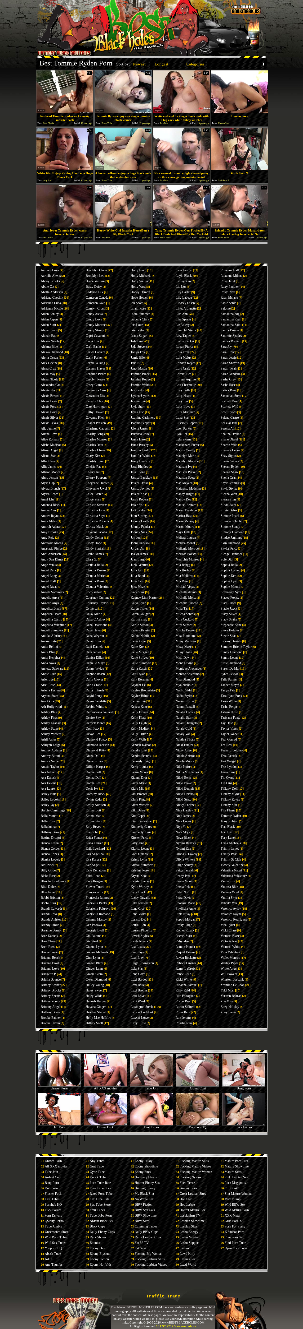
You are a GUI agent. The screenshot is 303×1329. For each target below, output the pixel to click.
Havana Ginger (96, 1007)
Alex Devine (49, 363)
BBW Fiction (143, 1204)
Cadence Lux (94, 292)
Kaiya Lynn (138, 603)
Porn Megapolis (235, 1183)
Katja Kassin (139, 668)
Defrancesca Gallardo (100, 712)
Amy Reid (47, 537)
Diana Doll (93, 756)
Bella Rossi (48, 821)
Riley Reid (183, 990)
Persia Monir (184, 881)
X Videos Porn (234, 1232)
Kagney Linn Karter (144, 597)
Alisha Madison (51, 445)
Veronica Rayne (231, 914)
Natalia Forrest (186, 712)
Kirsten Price (139, 837)
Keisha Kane (139, 706)
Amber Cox (48, 510)
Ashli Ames (48, 739)
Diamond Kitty (96, 750)
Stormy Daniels (231, 641)
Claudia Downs (96, 570)
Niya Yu (181, 827)
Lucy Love (183, 406)
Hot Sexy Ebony (146, 1177)
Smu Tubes (97, 1210)
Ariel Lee (47, 679)
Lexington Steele (142, 1007)
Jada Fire (137, 341)
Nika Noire (183, 767)
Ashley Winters (51, 734)
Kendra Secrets (141, 756)
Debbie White (95, 706)
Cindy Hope (94, 543)
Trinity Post (229, 854)
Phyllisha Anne (186, 908)
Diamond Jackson (97, 745)
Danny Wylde (95, 668)
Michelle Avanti (186, 592)
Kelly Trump (139, 734)
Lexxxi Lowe (140, 1017)
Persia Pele (183, 887)
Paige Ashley (184, 865)
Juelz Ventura (139, 565)
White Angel (229, 968)
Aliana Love (49, 434)
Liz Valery (183, 325)
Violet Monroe (230, 957)
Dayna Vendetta (96, 701)
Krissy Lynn (139, 859)
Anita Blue (48, 652)
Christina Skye (95, 516)
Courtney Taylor (97, 603)
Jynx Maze (138, 586)
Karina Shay (139, 619)
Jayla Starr (138, 406)
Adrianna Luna (51, 303)
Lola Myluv (184, 357)
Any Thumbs (53, 1264)
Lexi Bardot (139, 979)
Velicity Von (229, 903)
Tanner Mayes (230, 685)
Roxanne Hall (230, 270)
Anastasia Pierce (51, 548)
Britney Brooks (51, 990)
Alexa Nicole (49, 379)
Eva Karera (93, 859)
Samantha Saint (231, 325)
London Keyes (185, 363)
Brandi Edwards (51, 908)
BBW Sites (142, 1221)
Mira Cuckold (185, 619)
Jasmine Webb (140, 385)
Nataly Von (183, 734)
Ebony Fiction (99, 1259)
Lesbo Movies (189, 1237)
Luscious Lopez (186, 423)
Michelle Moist (186, 597)
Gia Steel (92, 941)
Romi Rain (183, 1012)
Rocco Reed (184, 1001)
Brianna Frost (50, 963)
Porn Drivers (53, 1215)
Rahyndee (182, 941)
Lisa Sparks (183, 319)
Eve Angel (93, 865)
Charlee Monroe (96, 439)
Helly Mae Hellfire (98, 1017)
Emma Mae (93, 816)
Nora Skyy (183, 832)
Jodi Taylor (138, 510)
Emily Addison (96, 805)
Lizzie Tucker (185, 341)
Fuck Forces (244, 1127)
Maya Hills (183, 532)
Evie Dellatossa (96, 870)
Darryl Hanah (95, 690)
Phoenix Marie (185, 903)
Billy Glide (48, 870)
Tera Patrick (229, 756)
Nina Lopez (183, 821)
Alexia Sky (48, 390)
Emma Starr (94, 821)
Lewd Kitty (187, 1253)
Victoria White (230, 947)
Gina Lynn (93, 957)
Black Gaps (97, 1226)
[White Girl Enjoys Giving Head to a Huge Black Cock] (64, 169)
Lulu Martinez (185, 412)
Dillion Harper (95, 767)
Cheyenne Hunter (97, 483)
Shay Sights (228, 456)
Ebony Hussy (143, 1161)
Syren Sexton (230, 674)
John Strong (139, 516)
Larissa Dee (138, 919)
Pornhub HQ (197, 1127)
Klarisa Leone (140, 848)
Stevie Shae (228, 636)
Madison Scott (185, 477)
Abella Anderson (52, 292)
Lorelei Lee (183, 374)
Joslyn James (139, 554)
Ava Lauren (48, 788)
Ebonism (96, 1243)
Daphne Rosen (95, 674)
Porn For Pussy (235, 1226)
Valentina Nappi (231, 870)
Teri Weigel (228, 761)
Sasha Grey (228, 379)
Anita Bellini (49, 646)
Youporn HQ (53, 1248)
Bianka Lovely (50, 859)
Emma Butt (93, 810)
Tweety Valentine (232, 865)
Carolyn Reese (95, 379)
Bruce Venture (95, 281)
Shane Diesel (229, 439)
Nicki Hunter (184, 745)
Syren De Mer (230, 668)
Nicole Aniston (186, 756)
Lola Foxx (183, 352)
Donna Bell (93, 772)
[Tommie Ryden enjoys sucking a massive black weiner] (123, 112)
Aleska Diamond (52, 352)
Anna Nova (48, 663)
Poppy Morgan (186, 919)
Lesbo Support (189, 1243)
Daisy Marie (94, 614)
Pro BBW (231, 1188)
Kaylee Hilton (140, 696)
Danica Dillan (95, 657)
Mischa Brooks (186, 630)
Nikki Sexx (183, 799)
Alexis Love (49, 412)
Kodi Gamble (140, 854)
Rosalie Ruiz (184, 1023)
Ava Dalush (48, 777)
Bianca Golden (50, 848)
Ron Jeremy (184, 1017)
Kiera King (138, 799)
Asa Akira (47, 701)
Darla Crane (94, 685)
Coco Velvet (94, 592)
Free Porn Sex (234, 1237)
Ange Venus (49, 565)
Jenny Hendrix (140, 461)
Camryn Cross (95, 308)
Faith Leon (93, 876)
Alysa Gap (48, 483)
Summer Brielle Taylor (236, 646)
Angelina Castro (51, 619)
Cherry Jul (93, 472)
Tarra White (229, 701)
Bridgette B (48, 974)
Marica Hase (184, 516)
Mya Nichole (184, 685)
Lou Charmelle (186, 385)
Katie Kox (137, 646)
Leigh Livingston (142, 963)
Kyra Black (138, 892)
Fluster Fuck (105, 1127)
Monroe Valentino (188, 674)
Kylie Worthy (140, 887)
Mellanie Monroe (187, 548)
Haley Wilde (94, 996)
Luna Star (182, 417)
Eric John (92, 832)
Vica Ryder (228, 925)
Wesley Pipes (229, 963)
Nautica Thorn (185, 739)
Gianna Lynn (94, 947)
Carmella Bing (95, 363)
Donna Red (93, 783)
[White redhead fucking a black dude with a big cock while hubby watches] (181, 112)
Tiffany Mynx (230, 794)
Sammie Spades (231, 336)
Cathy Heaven (95, 412)
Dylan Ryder (94, 799)
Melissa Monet (185, 543)
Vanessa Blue (229, 887)
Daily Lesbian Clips (148, 1237)
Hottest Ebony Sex (147, 1183)
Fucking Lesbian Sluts (150, 1259)
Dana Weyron (95, 636)
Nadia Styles (184, 696)
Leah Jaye (137, 952)
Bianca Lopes (50, 854)
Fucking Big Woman (148, 1253)
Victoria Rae (229, 941)
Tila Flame (228, 810)
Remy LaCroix (186, 968)
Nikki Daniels (185, 788)
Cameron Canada (97, 297)
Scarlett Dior (229, 401)
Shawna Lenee (230, 450)
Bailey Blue (48, 794)
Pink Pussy (183, 914)
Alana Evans (49, 330)
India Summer (140, 314)
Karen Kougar (140, 614)
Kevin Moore (139, 772)
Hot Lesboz (187, 1204)
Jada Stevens (139, 346)
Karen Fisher (139, 608)
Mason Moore (185, 526)
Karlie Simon (140, 625)
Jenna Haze (138, 439)
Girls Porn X (233, 1221)
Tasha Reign (229, 706)
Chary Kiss (93, 456)
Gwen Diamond (96, 979)
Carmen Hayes (95, 368)
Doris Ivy (92, 788)
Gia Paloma (93, 936)
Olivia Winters (185, 859)
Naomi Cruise (185, 701)
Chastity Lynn (95, 461)
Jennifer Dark (140, 450)
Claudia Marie (95, 576)
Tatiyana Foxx (230, 717)
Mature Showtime (237, 1166)
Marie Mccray (185, 521)
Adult (48, 1259)
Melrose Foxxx (186, 554)
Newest (139, 64)
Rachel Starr (184, 936)
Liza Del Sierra (186, 330)
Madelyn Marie (186, 456)
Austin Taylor (50, 767)
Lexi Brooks (139, 990)
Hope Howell (139, 297)
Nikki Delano (185, 794)
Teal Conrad (229, 739)
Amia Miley (49, 521)
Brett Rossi (48, 947)
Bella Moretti (49, 816)
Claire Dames (95, 554)
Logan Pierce (184, 346)
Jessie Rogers (139, 499)
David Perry (94, 696)
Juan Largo (138, 559)
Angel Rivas (49, 586)
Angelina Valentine (53, 625)
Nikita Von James (187, 772)
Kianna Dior (139, 777)
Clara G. (91, 559)
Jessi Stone (138, 472)
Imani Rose (138, 308)
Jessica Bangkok (141, 477)
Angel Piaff (48, 581)
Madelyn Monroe (187, 461)
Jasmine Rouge (141, 379)
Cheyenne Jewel (96, 488)
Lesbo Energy (189, 1232)
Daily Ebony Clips (102, 1232)
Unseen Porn (59, 1088)
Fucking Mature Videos (195, 1166)
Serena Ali (228, 428)
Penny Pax (183, 876)
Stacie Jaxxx (229, 608)
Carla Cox (92, 341)
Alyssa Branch (50, 488)
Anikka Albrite (51, 636)
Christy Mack (95, 526)
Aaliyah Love (50, 270)
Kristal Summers (142, 865)
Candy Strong (95, 330)
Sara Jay (226, 346)
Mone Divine (184, 663)
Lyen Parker (184, 428)
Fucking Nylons (190, 1177)
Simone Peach (230, 516)
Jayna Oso (137, 412)
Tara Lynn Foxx (231, 696)
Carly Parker (94, 357)
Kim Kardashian (141, 821)
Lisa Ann (182, 314)
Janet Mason (139, 368)
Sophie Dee (228, 576)
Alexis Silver (49, 417)
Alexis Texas (49, 423)
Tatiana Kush (229, 712)
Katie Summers (141, 663)
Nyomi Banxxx (186, 843)
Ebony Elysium (100, 1253)
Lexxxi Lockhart (142, 1012)
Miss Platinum (185, 636)
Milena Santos (185, 614)
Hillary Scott (94, 1023)
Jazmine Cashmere (143, 417)
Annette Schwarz (52, 668)
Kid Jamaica (139, 794)
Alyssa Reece (49, 494)
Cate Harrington (96, 406)
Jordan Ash (138, 548)
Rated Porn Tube (101, 1193)
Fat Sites (140, 1248)
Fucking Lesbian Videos (151, 1264)
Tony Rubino (229, 821)
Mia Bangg (183, 565)
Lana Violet (138, 914)
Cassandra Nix (95, 396)
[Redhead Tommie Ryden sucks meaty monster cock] (64, 112)
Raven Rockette (186, 957)
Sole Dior (227, 559)
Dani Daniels (94, 646)
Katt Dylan (138, 674)
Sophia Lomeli (231, 570)
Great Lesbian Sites (193, 1193)
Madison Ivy (184, 466)
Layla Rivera (139, 941)
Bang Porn (244, 1088)
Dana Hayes (94, 630)
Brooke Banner (51, 1017)
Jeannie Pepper (141, 423)
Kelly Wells (138, 739)
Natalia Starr (184, 717)
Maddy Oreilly (185, 450)
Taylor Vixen (229, 728)
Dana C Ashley (96, 619)
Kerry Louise (139, 767)
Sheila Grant (229, 477)
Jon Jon (136, 537)
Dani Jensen (94, 652)
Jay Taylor (138, 390)
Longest (161, 64)
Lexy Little (138, 1023)
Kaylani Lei (139, 685)
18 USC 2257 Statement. (171, 1326)
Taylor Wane (229, 734)
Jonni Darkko (140, 543)
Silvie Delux (229, 510)
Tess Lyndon (229, 767)
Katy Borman (140, 679)
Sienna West (229, 494)
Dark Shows (98, 1237)
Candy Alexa (94, 314)
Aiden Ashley (50, 314)
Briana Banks (49, 952)
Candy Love (94, 319)
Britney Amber (51, 985)
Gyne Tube (97, 1172)
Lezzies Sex (188, 1259)
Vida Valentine (230, 952)
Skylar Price (229, 548)
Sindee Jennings (231, 537)
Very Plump (233, 1199)
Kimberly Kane (141, 832)
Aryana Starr (49, 696)
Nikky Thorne (185, 805)
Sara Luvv (228, 352)
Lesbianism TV (190, 1215)
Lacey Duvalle (140, 897)
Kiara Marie (139, 783)
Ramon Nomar (185, 947)
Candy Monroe (96, 325)
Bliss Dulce (48, 887)
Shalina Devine (231, 434)
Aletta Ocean (49, 357)
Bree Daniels (49, 936)
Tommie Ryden (231, 816)
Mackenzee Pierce (188, 445)
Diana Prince (94, 761)
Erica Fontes (94, 837)
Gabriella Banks (96, 903)
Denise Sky (93, 717)
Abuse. (192, 1326)
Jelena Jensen (139, 428)
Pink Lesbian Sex (236, 1177)
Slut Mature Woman (238, 1193)
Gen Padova (94, 925)
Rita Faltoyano (185, 996)
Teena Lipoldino (232, 750)
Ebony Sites (143, 1172)
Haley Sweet (94, 990)
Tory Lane (228, 837)
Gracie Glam (94, 974)
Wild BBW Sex (235, 1204)
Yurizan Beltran (231, 996)
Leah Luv (137, 957)
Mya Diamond (185, 679)
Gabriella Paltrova (98, 908)
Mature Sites (233, 1172)
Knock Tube (98, 1177)
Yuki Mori (227, 990)
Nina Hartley (184, 810)
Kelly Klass (138, 717)
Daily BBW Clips (146, 1232)
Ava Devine (48, 783)
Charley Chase (95, 450)
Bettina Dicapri (51, 837)
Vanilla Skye (229, 897)
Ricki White (184, 979)
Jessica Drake (139, 483)
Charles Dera (94, 445)
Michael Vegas (185, 586)
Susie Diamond (231, 663)
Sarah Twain (229, 368)
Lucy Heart (183, 396)
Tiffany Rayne (230, 799)
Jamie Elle (138, 357)
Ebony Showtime (146, 1166)
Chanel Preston (96, 423)
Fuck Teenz (187, 1183)
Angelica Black (51, 608)
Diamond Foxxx (96, 739)
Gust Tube (97, 1166)
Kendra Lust (139, 750)
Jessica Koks (139, 494)
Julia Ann (137, 570)
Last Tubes (151, 1127)
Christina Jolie (95, 510)
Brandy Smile (50, 925)
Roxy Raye (228, 292)
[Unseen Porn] (239, 112)
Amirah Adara (50, 526)
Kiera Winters (140, 805)
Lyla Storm (183, 439)
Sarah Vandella (231, 374)
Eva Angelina (95, 854)
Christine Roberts (97, 521)
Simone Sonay (230, 526)
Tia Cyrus (227, 777)
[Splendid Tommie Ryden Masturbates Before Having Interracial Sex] (239, 226)
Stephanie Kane (231, 625)
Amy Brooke (49, 532)
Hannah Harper (96, 1001)
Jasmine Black (140, 374)
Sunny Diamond (231, 652)
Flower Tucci (95, 887)
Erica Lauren (94, 843)
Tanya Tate (228, 690)
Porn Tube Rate (100, 1183)
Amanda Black (50, 505)
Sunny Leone (229, 657)
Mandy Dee (183, 499)
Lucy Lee (182, 401)
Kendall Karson (141, 745)
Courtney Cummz (97, 597)
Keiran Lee (138, 701)
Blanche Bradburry (53, 881)
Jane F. (135, 363)
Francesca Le (94, 892)
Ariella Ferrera (51, 690)
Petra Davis (183, 897)
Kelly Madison (140, 728)
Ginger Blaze (94, 963)
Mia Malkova (184, 576)
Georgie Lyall (95, 930)
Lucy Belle (183, 390)
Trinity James (230, 848)
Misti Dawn (183, 657)
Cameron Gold (95, 303)
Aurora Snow (50, 761)
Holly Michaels (141, 276)
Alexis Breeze (50, 396)
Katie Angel (139, 641)
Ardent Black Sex (101, 1221)
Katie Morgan (140, 652)
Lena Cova (138, 974)
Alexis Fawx (49, 401)
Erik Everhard (95, 848)
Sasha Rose (228, 385)
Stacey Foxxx (230, 597)
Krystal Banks (140, 881)
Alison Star (48, 456)
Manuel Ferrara (186, 505)
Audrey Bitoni (50, 756)
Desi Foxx (92, 728)
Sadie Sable (228, 303)
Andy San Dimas (52, 559)
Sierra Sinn (228, 499)
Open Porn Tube (236, 1248)
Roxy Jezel (228, 281)
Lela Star (137, 968)
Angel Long (49, 576)
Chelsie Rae (93, 466)
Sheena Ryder (230, 466)
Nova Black (183, 837)
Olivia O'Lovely (186, 854)
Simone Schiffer (232, 521)
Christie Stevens (96, 505)
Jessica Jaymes (140, 488)
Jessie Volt (137, 505)
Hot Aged (186, 1199)
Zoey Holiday (230, 1007)
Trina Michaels (231, 843)
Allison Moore (50, 472)
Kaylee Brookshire (143, 690)
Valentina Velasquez (234, 876)
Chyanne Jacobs (96, 532)
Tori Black (228, 827)
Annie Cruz (48, 674)
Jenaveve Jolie (140, 434)
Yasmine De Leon (233, 985)
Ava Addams (49, 772)
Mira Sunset (184, 625)
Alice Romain (50, 439)
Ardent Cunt (197, 1088)
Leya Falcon (184, 270)
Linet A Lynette (186, 308)
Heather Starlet (96, 1012)
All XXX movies (105, 1088)
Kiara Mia (137, 788)
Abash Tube (53, 1253)
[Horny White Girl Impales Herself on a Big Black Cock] (123, 226)
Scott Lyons (228, 412)
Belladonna (48, 827)
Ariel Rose (48, 685)
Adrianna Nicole (52, 308)
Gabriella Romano (98, 914)
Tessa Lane (228, 772)
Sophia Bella (229, 565)
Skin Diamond (230, 543)
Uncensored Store (56, 1232)
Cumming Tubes (146, 1226)
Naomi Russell (185, 706)
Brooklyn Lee (95, 276)
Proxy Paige (184, 925)
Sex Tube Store (100, 1204)
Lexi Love (138, 996)
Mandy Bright (185, 494)
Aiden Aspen (49, 319)
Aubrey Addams (51, 750)
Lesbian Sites (188, 1226)
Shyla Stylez (229, 488)
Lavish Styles (140, 936)
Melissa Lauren (186, 537)
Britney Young (50, 1001)
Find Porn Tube (235, 1243)
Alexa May (48, 374)
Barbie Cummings (53, 810)
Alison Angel (49, 450)
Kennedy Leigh (141, 761)
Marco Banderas (186, 510)
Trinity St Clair (231, 859)
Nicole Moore (185, 761)
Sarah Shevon (230, 363)
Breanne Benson (51, 930)
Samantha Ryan (231, 319)
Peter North (183, 892)
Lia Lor (181, 286)
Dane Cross (93, 641)
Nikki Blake (184, 783)
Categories (195, 64)
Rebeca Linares (186, 963)
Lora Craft (183, 368)
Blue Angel (48, 892)
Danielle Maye (95, 663)
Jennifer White (140, 456)
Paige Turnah (185, 870)
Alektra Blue (49, 346)
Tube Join (151, 1088)
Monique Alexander (189, 668)
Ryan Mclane (229, 297)
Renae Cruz (183, 974)
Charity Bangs (95, 434)
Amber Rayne (50, 516)
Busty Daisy (94, 286)
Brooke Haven (50, 1023)
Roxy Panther (230, 286)
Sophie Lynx (229, 581)
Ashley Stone (49, 728)
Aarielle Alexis (51, 276)
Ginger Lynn (94, 968)
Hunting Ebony (145, 1188)
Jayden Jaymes (140, 396)
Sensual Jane (229, 423)
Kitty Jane (137, 843)
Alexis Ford (49, 406)
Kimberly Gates (141, 827)
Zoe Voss (227, 1001)
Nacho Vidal (184, 690)
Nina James (183, 816)
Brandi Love (49, 914)
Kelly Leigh (139, 723)
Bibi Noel (47, 865)
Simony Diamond (232, 532)
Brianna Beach (50, 957)
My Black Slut (144, 1193)
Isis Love (137, 325)
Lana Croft (138, 908)
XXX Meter (233, 1215)
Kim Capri (138, 816)
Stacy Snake (229, 619)
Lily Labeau (184, 297)
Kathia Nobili (140, 636)
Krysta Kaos (139, 876)
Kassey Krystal (141, 630)
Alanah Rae (48, 336)
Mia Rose (182, 581)
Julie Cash (137, 581)
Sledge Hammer (231, 554)
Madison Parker (186, 472)
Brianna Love (50, 968)
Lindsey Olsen (185, 303)
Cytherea (92, 608)
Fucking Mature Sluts (194, 1161)
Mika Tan (182, 608)
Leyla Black (184, 276)
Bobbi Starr (48, 903)
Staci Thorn (228, 603)
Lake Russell (139, 903)
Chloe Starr (93, 499)
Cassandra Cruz (96, 390)
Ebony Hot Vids (100, 1264)
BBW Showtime (145, 1215)
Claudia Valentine (97, 586)
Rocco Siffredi (185, 1007)
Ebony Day (97, 1248)
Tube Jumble (53, 1226)
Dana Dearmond (96, 625)
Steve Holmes (230, 630)
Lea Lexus (138, 947)
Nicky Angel (184, 750)
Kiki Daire (138, 810)
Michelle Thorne (187, 603)
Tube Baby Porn (101, 1215)
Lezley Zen (183, 281)
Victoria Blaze (230, 936)
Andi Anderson (51, 554)
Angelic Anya (50, 597)
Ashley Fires (49, 717)
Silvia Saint (228, 505)
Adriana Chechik (52, 297)
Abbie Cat (47, 286)
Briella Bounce (51, 979)
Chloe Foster (94, 494)
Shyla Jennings (231, 483)
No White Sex (144, 1199)
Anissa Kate (49, 641)
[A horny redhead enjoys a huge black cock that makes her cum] (123, 169)
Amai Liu (47, 499)
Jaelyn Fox (138, 352)
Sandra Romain (231, 341)
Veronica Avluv (231, 908)
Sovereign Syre (231, 592)
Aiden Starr (48, 325)
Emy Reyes (93, 827)
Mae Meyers (184, 483)
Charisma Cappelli (98, 428)
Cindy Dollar (94, 537)
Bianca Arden (50, 843)
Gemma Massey (96, 919)
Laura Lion (138, 925)
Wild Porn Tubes (56, 1237)
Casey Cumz (94, 385)
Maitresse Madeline (188, 488)
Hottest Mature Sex (192, 1210)
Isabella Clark (140, 319)
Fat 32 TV (142, 1243)
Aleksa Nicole (50, 341)
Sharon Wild (229, 445)
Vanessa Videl (230, 892)
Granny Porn (188, 1188)
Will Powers (229, 974)
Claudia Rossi (95, 581)
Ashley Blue (49, 712)
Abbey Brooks (50, 281)
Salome (226, 308)
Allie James (48, 466)
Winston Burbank (232, 979)
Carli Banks (93, 346)
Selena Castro (230, 417)
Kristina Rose (140, 870)
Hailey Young (95, 985)
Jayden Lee (138, 401)
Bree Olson (48, 941)
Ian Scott (137, 303)
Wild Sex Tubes (55, 1243)
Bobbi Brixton (50, 897)
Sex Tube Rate (99, 1199)
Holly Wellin (139, 281)
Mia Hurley (183, 570)
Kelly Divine (139, 712)
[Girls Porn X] (239, 169)
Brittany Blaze (50, 1012)
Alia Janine (48, 428)
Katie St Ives (139, 657)
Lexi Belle (138, 985)
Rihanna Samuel (186, 985)
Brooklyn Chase (96, 270)
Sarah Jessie (228, 357)
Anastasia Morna (52, 543)
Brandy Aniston (51, 919)
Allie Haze (48, 461)
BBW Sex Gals (145, 1210)
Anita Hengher (50, 657)
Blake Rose (48, 876)
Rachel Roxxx (185, 930)
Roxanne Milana (231, 276)
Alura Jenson (49, 477)
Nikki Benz (183, 777)
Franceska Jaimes (97, 897)
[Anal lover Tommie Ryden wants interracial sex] (64, 226)
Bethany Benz (50, 832)
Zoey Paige (228, 1012)
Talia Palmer (229, 679)
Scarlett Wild (229, 406)
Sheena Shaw (229, 472)
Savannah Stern (231, 396)
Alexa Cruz (48, 368)
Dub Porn (59, 1127)
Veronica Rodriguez (234, 919)
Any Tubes (97, 1161)
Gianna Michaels (97, 952)
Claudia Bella (95, 565)
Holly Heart (139, 270)
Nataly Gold (184, 728)
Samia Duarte (230, 330)
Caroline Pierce (96, 374)
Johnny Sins (139, 532)
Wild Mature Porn (237, 1210)
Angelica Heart (51, 614)
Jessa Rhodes (139, 466)
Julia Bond (138, 576)
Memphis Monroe (187, 559)
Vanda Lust (228, 881)
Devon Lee (93, 734)
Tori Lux (227, 832)
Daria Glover (94, 679)
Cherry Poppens (96, 477)
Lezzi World (188, 1264)
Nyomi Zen (183, 848)
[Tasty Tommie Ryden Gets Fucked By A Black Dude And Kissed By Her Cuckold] (181, 226)
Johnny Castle (140, 521)
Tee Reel (226, 745)
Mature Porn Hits (236, 1161)
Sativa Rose (228, 390)
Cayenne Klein (95, 417)
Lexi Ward (138, 1001)
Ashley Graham (51, 723)
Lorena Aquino (186, 379)
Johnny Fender (140, 526)
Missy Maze (184, 646)
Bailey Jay (47, 805)
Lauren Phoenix (141, 930)
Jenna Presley (140, 445)
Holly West (138, 286)
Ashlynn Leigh (51, 745)
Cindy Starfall (95, 548)
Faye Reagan (94, 881)
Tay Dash (227, 723)
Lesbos (184, 1248)
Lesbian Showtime (192, 1221)
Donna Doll (93, 777)
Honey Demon (140, 292)
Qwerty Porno (54, 1221)
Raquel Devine (185, 952)
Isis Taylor (138, 330)
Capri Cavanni (95, 336)
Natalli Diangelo (187, 723)
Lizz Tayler (183, 336)
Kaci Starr (137, 592)
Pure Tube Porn (100, 1188)
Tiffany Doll (229, 788)
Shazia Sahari (230, 461)
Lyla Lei (181, 434)
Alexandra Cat (50, 385)
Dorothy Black (95, 794)
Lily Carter (183, 292)
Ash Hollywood (51, 706)
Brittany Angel (50, 1007)
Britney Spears (50, 996)
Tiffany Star (229, 805)
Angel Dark (48, 570)
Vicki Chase (228, 930)
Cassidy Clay (94, 401)
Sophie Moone (230, 586)
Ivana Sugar (139, 336)
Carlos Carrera (95, 352)
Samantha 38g (230, 314)
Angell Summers (52, 630)
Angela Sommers (52, 592)
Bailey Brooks (50, 799)
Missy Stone (184, 652)
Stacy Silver (229, 614)
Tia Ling (226, 783)
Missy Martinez (186, 641)
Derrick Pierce (95, 723)
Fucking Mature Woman (196, 1172)
